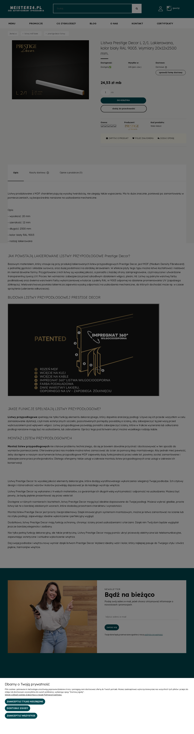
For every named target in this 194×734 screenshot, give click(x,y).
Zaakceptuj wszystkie (21, 715)
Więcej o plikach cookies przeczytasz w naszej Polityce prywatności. (33, 695)
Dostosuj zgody (17, 708)
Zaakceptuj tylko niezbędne (25, 701)
